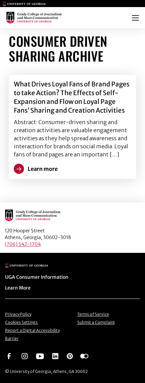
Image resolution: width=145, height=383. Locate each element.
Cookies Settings (21, 322)
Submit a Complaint (96, 322)
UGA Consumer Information (36, 277)
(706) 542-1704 (23, 244)
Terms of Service (93, 314)
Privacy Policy (18, 314)
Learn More (18, 288)
